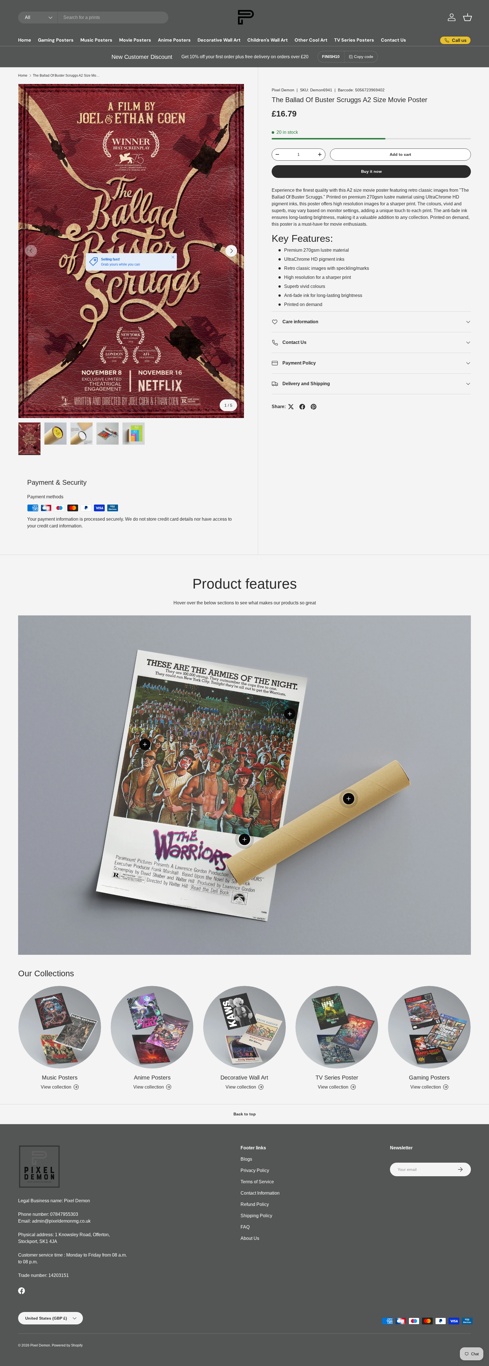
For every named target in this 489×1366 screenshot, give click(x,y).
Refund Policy (255, 1204)
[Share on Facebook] (302, 406)
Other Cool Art (311, 40)
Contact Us (393, 40)
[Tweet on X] (291, 406)
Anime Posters (174, 40)
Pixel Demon (283, 90)
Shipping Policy (256, 1215)
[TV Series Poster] (336, 1027)
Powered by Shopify (67, 1345)
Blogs (246, 1159)
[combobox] (93, 17)
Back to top (244, 1114)
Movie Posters (135, 40)
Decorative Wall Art (219, 40)
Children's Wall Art (267, 40)
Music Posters (96, 40)
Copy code (363, 56)
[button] (467, 17)
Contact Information (260, 1193)
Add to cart (400, 154)
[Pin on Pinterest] (313, 406)
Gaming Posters (56, 40)
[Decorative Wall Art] (244, 1027)
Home (24, 40)
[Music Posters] (59, 1027)
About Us (250, 1238)
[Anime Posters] (152, 1027)
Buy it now (371, 171)
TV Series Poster (337, 1077)
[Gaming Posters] (429, 1027)
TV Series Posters (354, 40)
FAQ (245, 1227)
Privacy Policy (255, 1170)
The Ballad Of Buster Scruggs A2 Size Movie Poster (67, 75)
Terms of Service (257, 1181)
